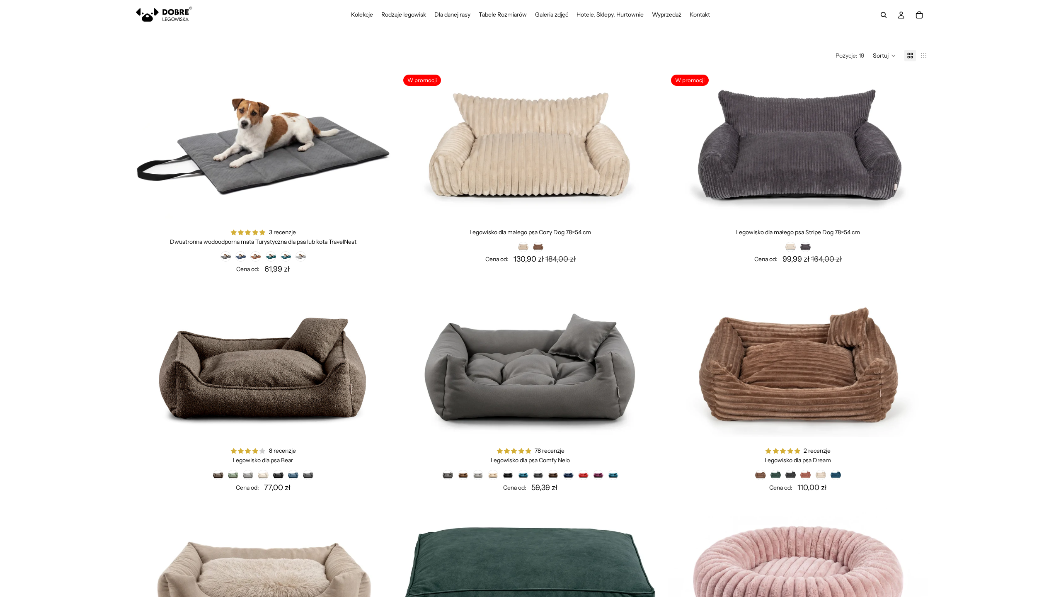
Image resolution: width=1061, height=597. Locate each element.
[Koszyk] (919, 15)
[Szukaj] (883, 15)
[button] (884, 55)
